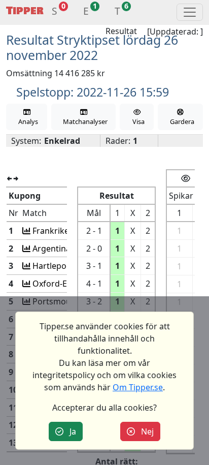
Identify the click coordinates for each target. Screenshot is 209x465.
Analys (26, 121)
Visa (137, 121)
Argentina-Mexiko (65, 248)
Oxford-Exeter (58, 283)
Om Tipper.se (138, 387)
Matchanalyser (84, 121)
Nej (144, 431)
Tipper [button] (25, 11)
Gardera (180, 121)
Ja (69, 431)
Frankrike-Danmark (69, 230)
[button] (54, 12)
